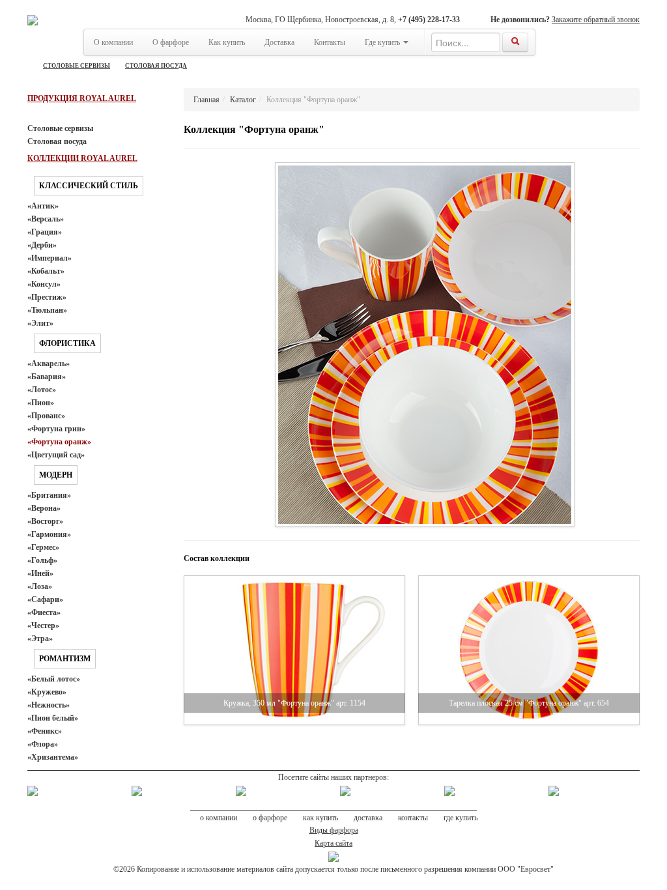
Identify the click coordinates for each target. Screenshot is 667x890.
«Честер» (43, 625)
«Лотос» (41, 389)
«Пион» (40, 402)
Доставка (279, 42)
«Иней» (40, 573)
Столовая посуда (156, 66)
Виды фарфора (333, 830)
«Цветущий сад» (56, 454)
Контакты (329, 42)
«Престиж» (46, 297)
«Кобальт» (45, 271)
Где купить (383, 42)
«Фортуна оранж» (59, 441)
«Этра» (40, 638)
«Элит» (40, 323)
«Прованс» (46, 415)
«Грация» (44, 232)
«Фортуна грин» (56, 428)
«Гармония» (49, 534)
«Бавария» (46, 376)
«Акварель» (48, 363)
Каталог (243, 99)
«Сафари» (45, 599)
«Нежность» (48, 705)
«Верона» (44, 508)
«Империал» (49, 258)
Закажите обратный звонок (596, 19)
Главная (206, 99)
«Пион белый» (52, 718)
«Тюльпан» (47, 310)
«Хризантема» (52, 757)
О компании (113, 42)
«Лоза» (39, 586)
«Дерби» (42, 245)
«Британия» (49, 495)
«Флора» (42, 744)
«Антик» (43, 205)
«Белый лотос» (53, 678)
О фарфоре (170, 42)
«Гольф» (42, 560)
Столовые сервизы (76, 66)
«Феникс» (44, 731)
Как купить (226, 42)
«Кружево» (46, 691)
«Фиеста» (44, 612)
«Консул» (44, 284)
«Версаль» (45, 218)
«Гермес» (43, 547)
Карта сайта (333, 843)
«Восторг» (45, 521)
